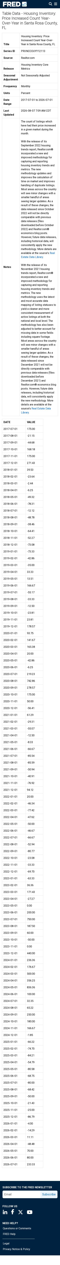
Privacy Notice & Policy (16, 1249)
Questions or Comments (17, 1228)
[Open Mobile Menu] (55, 4)
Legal (6, 1243)
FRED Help (9, 1234)
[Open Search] (50, 4)
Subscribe (49, 1194)
